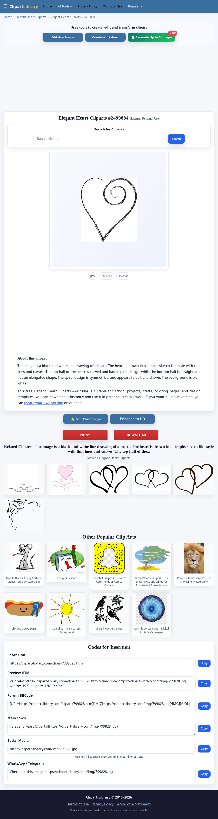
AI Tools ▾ (65, 6)
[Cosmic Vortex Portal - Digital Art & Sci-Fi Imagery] (151, 608)
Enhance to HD (132, 419)
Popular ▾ (135, 6)
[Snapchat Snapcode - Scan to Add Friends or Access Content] (109, 558)
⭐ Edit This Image (86, 419)
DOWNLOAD (136, 435)
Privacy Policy (87, 6)
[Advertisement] (109, 78)
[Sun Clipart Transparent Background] (66, 608)
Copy (204, 663)
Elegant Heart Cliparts (31, 17)
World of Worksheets (133, 804)
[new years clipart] (66, 558)
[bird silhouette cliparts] (109, 608)
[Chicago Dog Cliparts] (24, 608)
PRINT (85, 435)
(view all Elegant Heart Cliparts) (109, 458)
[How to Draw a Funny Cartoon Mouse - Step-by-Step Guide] (24, 558)
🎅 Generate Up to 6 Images (153, 36)
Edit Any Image (63, 37)
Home (47, 6)
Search (176, 138)
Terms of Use (112, 6)
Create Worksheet (105, 37)
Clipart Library (98, 797)
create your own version (43, 402)
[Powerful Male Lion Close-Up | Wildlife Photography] (194, 558)
